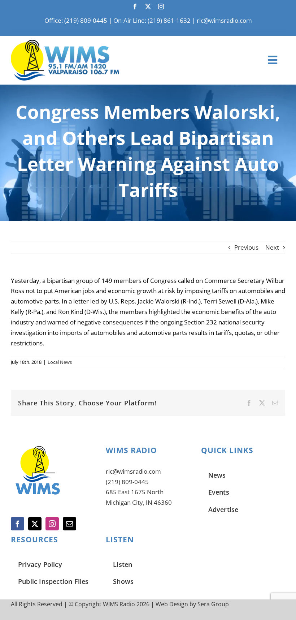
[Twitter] (35, 523)
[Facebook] (17, 523)
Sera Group (213, 604)
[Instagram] (52, 523)
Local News (60, 362)
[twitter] (148, 6)
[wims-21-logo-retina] (65, 43)
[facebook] (135, 6)
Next (272, 247)
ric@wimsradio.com (224, 20)
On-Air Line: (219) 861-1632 (152, 20)
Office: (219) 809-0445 (75, 20)
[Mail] (69, 523)
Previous (246, 247)
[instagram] (161, 6)
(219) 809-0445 (127, 482)
